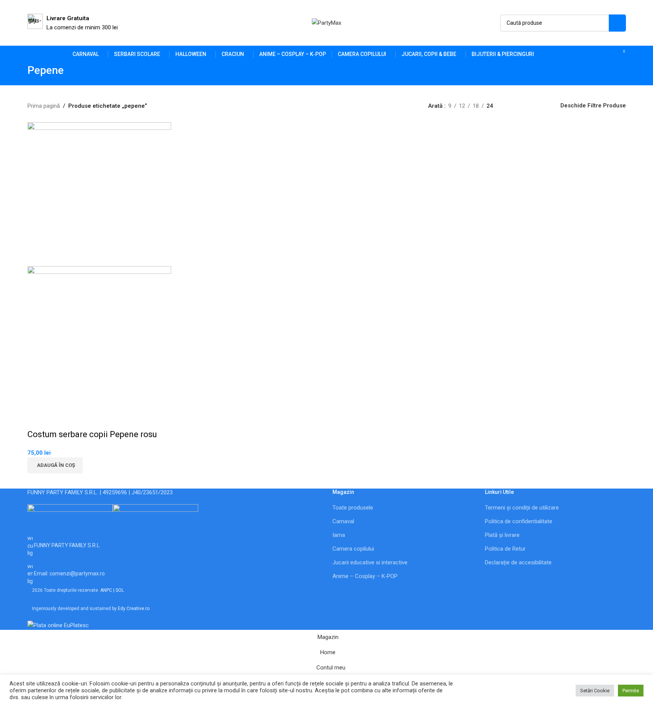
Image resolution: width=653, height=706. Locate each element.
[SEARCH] (617, 23)
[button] (55, 465)
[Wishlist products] (607, 54)
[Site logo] (326, 22)
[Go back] (17, 74)
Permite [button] (631, 690)
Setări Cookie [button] (595, 690)
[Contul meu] (593, 54)
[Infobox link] (72, 23)
